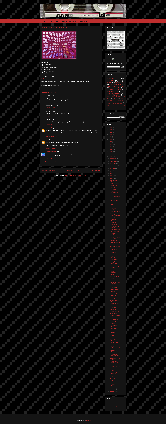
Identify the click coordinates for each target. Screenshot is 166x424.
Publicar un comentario (51, 162)
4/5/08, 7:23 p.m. (51, 148)
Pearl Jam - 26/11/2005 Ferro (114, 384)
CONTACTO (83, 21)
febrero (112, 391)
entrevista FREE (120, 82)
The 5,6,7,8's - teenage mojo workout (115, 282)
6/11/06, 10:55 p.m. (51, 136)
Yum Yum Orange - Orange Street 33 (115, 238)
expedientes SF (114, 88)
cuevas (108, 103)
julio (111, 171)
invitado (118, 96)
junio (112, 173)
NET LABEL (54, 21)
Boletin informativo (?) (115, 347)
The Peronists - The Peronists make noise (115, 366)
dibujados (122, 105)
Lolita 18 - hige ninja (114, 277)
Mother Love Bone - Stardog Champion (113, 257)
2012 (110, 142)
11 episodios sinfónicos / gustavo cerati (115, 210)
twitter (115, 407)
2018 (110, 129)
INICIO (44, 21)
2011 (110, 144)
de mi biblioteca (117, 103)
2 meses (112, 291)
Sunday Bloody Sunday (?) (114, 306)
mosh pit (109, 82)
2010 (110, 147)
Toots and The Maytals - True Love (115, 233)
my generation (116, 84)
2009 (110, 149)
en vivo (109, 95)
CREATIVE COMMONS (69, 21)
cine (120, 81)
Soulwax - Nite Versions (114, 294)
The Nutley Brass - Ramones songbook (113, 328)
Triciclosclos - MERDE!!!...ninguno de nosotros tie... (115, 227)
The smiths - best (113, 379)
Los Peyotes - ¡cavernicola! (114, 310)
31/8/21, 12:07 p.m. (51, 158)
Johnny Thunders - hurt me (115, 262)
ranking (115, 98)
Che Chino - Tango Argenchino (114, 191)
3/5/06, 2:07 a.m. (51, 107)
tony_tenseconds (51, 151)
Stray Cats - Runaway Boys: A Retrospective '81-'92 (115, 373)
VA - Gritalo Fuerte (113, 322)
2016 (110, 132)
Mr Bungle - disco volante (115, 214)
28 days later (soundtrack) (114, 355)
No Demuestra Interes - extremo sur (114, 302)
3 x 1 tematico (119, 100)
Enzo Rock (114, 105)
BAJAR (43, 78)
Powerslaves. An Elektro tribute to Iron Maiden (115, 220)
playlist (116, 95)
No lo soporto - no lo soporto (115, 314)
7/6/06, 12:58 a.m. (51, 124)
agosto (112, 168)
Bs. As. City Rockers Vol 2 (114, 318)
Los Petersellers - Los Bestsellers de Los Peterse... (115, 249)
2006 (110, 156)
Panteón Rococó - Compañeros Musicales (115, 196)
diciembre (113, 158)
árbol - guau (113, 298)
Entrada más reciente (49, 170)
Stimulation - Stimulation (54, 27)
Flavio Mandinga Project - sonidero (115, 267)
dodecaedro (110, 91)
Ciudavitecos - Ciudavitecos (114, 351)
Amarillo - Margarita (113, 205)
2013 (110, 139)
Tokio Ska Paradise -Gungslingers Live (114, 342)
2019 (110, 127)
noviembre (113, 161)
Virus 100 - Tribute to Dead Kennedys (113, 335)
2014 (110, 137)
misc (108, 105)
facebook (116, 404)
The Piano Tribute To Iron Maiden (114, 287)
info (119, 89)
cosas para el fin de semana (116, 86)
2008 (110, 151)
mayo (112, 176)
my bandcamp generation (116, 92)
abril (111, 178)
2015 (110, 134)
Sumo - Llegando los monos (115, 243)
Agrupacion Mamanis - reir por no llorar (115, 181)
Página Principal (73, 170)
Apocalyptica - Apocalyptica (114, 201)
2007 (110, 154)
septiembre (114, 166)
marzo (112, 389)
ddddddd (49, 128)
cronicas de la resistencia (114, 102)
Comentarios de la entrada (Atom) (75, 175)
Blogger (88, 420)
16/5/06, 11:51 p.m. (51, 116)
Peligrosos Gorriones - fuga (114, 272)
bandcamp (110, 81)
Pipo (47, 140)
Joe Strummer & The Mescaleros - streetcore (115, 360)
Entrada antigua (95, 170)
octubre (112, 163)
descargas (111, 78)
